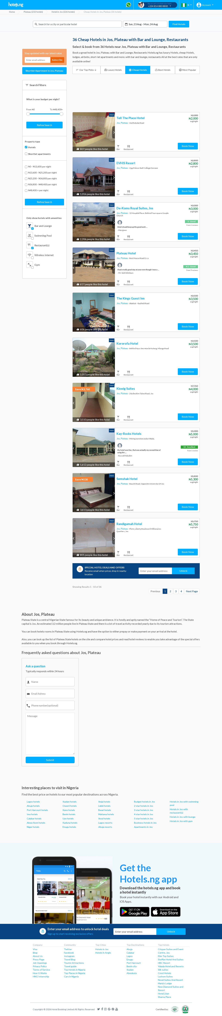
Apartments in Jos (143, 827)
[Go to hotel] (94, 131)
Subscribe (57, 60)
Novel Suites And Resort (170, 980)
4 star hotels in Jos (143, 814)
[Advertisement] (136, 99)
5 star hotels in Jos (143, 818)
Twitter (68, 949)
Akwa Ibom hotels (36, 822)
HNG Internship (41, 976)
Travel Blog (69, 959)
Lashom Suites (165, 976)
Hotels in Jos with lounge (182, 816)
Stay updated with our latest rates (43, 53)
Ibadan (130, 969)
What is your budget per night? (43, 99)
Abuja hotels (33, 805)
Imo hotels (32, 814)
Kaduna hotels (70, 822)
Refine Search (44, 125)
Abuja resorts (105, 827)
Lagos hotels (33, 801)
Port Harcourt (134, 962)
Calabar (130, 952)
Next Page (192, 591)
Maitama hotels (106, 814)
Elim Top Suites (166, 956)
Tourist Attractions (74, 962)
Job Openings (40, 962)
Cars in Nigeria (71, 976)
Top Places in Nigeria (74, 973)
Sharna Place (164, 997)
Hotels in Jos (101, 949)
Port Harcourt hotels (37, 810)
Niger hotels (33, 827)
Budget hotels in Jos (144, 801)
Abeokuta (132, 973)
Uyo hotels (68, 818)
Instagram (69, 956)
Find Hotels (179, 24)
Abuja (129, 949)
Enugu (130, 959)
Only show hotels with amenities (44, 218)
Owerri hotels (70, 805)
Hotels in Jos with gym (181, 821)
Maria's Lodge (165, 983)
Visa (35, 949)
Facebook (69, 952)
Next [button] (113, 132)
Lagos (130, 956)
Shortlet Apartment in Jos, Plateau (44, 70)
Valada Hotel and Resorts (171, 966)
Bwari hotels (104, 810)
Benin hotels (69, 814)
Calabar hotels (34, 818)
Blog (35, 952)
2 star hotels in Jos (143, 805)
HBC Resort (164, 962)
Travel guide (70, 966)
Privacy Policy (40, 966)
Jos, (119, 123)
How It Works (40, 973)
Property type (32, 141)
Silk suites (163, 969)
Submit (50, 759)
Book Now (188, 145)
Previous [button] (74, 132)
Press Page (38, 959)
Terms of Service (41, 969)
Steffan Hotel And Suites (170, 959)
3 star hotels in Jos (143, 810)
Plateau (124, 123)
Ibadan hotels (70, 801)
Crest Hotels (164, 973)
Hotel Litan (163, 993)
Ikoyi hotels (104, 818)
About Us (38, 956)
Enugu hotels (69, 827)
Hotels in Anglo (103, 952)
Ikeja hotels (104, 801)
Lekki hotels (104, 805)
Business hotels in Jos (145, 822)
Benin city (132, 966)
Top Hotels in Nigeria (74, 969)
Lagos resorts (105, 822)
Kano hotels (69, 810)
